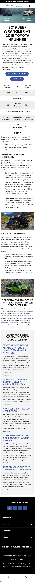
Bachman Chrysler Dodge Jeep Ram (22, 564)
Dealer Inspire (28, 566)
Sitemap (30, 555)
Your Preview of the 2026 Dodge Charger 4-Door (16, 438)
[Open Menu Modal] (2, 5)
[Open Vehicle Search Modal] (32, 5)
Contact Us (17, 79)
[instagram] (20, 508)
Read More (6, 375)
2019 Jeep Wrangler (25, 318)
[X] (15, 508)
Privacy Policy (14, 559)
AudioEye (22, 559)
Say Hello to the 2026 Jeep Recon (16, 410)
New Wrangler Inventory (17, 74)
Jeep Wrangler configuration (19, 313)
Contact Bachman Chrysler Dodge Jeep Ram (14, 555)
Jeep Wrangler (8, 53)
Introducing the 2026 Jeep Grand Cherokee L (17, 468)
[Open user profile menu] (29, 5)
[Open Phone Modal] (23, 5)
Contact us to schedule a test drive (11, 322)
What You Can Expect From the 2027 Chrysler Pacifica (16, 382)
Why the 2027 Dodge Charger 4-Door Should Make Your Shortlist (15, 349)
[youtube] (9, 508)
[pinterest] (25, 508)
